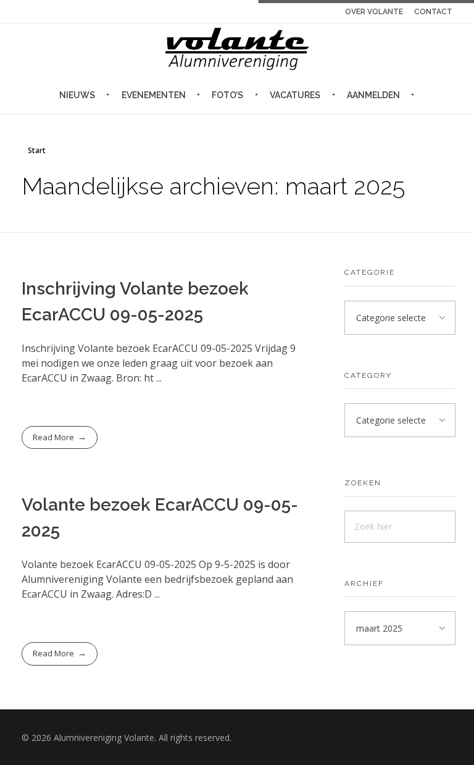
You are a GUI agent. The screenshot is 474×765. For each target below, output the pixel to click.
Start (37, 150)
